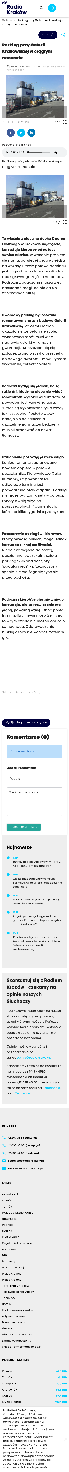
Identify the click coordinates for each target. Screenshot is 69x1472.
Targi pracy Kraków (15, 1286)
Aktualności (10, 1194)
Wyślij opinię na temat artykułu (26, 722)
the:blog (7, 1328)
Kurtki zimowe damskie (17, 1310)
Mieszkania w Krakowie (17, 1334)
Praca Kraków (11, 1273)
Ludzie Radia (11, 1237)
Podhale (7, 1225)
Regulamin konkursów (17, 1243)
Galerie (7, 20)
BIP (4, 1255)
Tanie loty (8, 1298)
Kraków (7, 1200)
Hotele (6, 1304)
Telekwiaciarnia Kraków (18, 1292)
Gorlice (7, 1231)
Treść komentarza (23, 792)
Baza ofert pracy (13, 1322)
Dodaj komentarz (24, 827)
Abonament (10, 1249)
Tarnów (7, 1206)
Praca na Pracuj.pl (14, 1267)
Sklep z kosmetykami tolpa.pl (21, 1347)
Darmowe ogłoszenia (16, 1340)
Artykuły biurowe (13, 1316)
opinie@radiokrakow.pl (34, 1057)
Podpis (14, 778)
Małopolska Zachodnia (18, 1213)
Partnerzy (8, 1261)
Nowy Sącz (9, 1219)
